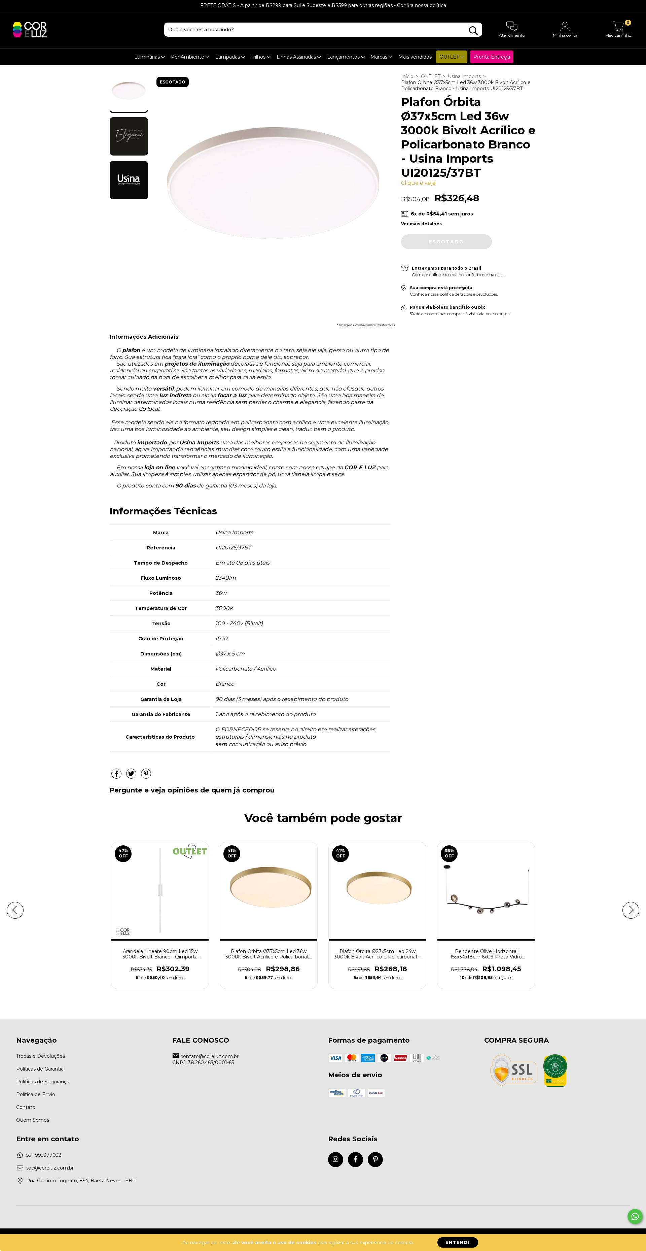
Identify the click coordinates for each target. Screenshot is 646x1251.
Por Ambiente (188, 57)
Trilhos (259, 57)
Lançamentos (344, 57)
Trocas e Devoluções (40, 1056)
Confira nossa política (421, 5)
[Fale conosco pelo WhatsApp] (635, 1216)
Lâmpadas (228, 57)
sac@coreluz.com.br (50, 1168)
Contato (25, 1107)
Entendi (457, 1242)
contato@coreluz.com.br (209, 1056)
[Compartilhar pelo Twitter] (132, 776)
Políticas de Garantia (40, 1069)
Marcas (379, 57)
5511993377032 (43, 1155)
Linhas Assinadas (297, 57)
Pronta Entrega (491, 57)
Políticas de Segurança (42, 1082)
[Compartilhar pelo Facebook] (117, 776)
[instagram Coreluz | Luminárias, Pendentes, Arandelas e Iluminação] (335, 1159)
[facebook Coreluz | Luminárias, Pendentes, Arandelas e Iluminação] (355, 1159)
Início (407, 76)
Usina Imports (464, 76)
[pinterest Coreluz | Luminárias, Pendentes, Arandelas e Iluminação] (375, 1159)
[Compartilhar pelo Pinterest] (146, 776)
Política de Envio (35, 1094)
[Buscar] (473, 31)
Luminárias (147, 57)
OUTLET (449, 57)
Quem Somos (32, 1120)
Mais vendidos (415, 57)
